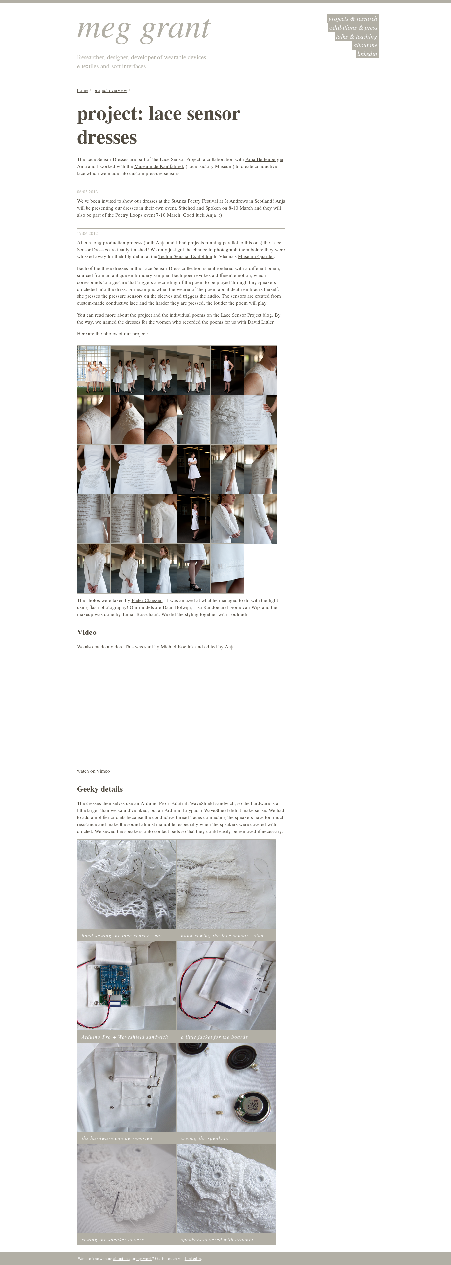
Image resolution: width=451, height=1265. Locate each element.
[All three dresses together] (94, 369)
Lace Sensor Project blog (246, 314)
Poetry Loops (129, 214)
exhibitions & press (353, 27)
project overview (110, 90)
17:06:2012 (87, 233)
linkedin (367, 54)
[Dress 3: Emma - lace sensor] (227, 518)
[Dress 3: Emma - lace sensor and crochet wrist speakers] (260, 518)
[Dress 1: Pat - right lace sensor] (127, 468)
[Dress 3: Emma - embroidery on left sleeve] (160, 567)
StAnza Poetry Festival (194, 200)
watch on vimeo (93, 771)
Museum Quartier (256, 256)
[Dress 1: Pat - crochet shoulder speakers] (94, 419)
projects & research (353, 18)
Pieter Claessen (147, 600)
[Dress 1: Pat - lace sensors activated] (260, 419)
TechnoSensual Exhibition (185, 256)
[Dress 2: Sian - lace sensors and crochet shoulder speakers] (160, 518)
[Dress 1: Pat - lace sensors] (194, 419)
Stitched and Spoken (200, 207)
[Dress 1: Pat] (227, 369)
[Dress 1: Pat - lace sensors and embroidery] (227, 419)
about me (365, 45)
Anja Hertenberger (264, 159)
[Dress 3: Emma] (194, 518)
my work (144, 1258)
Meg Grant (143, 24)
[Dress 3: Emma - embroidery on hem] (194, 567)
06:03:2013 (87, 192)
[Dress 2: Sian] (194, 468)
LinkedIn (193, 1258)
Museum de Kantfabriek (159, 166)
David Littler (260, 321)
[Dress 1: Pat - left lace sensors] (160, 468)
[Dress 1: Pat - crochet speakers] (260, 369)
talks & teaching (356, 36)
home (82, 90)
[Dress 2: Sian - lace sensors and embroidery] (260, 468)
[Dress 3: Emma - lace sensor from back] (94, 567)
